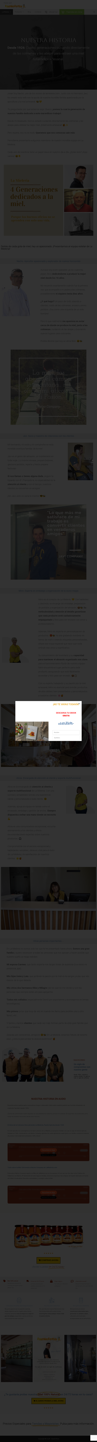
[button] (79, 703)
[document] (48, 721)
